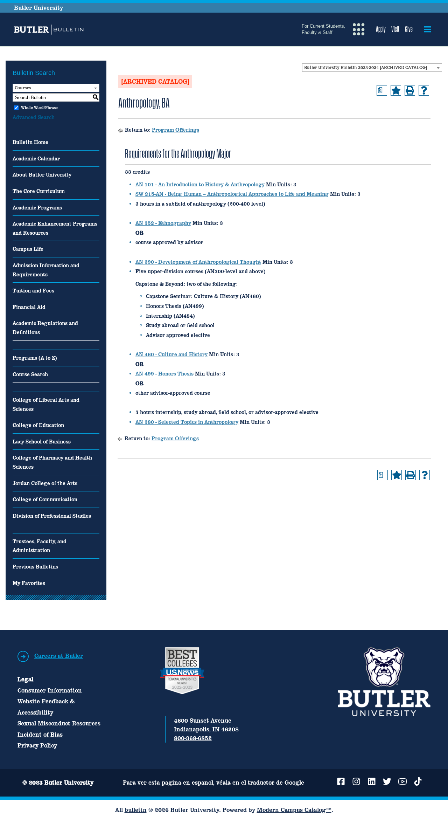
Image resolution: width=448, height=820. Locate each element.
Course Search (30, 374)
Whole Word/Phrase (39, 107)
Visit (395, 29)
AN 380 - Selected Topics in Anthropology (186, 422)
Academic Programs (37, 207)
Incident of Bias (40, 734)
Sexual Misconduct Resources (59, 723)
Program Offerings (175, 129)
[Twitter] (387, 781)
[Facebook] (341, 781)
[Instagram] (356, 781)
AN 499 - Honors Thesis (164, 373)
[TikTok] (418, 781)
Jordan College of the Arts (45, 483)
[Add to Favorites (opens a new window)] (396, 90)
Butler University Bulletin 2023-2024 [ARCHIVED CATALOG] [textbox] (365, 67)
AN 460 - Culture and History (171, 354)
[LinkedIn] (372, 781)
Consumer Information (50, 690)
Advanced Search (34, 117)
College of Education (38, 425)
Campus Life (28, 249)
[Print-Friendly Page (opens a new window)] (410, 90)
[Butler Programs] (50, 30)
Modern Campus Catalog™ (294, 810)
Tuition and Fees (33, 290)
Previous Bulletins (35, 566)
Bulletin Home (30, 142)
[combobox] (372, 67)
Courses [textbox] (23, 88)
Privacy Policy (37, 745)
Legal (25, 679)
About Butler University (42, 174)
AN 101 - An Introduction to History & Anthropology (200, 184)
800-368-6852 (193, 738)
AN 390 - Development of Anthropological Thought (198, 262)
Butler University (38, 8)
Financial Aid (29, 307)
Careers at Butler (58, 656)
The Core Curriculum (39, 191)
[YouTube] (402, 781)
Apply (381, 29)
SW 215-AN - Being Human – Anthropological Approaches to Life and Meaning (232, 194)
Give (409, 29)
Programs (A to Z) (35, 357)
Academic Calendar (36, 158)
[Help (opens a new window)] (424, 90)
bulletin (136, 810)
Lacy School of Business (42, 441)
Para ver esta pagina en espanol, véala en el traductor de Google (213, 782)
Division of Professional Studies (52, 515)
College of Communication (45, 499)
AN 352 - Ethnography (163, 223)
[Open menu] (427, 29)
